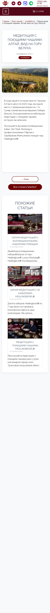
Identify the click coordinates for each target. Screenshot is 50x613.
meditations (30, 21)
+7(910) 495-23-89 (42, 2)
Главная (5, 21)
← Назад (25, 179)
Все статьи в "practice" (25, 187)
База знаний (17, 21)
